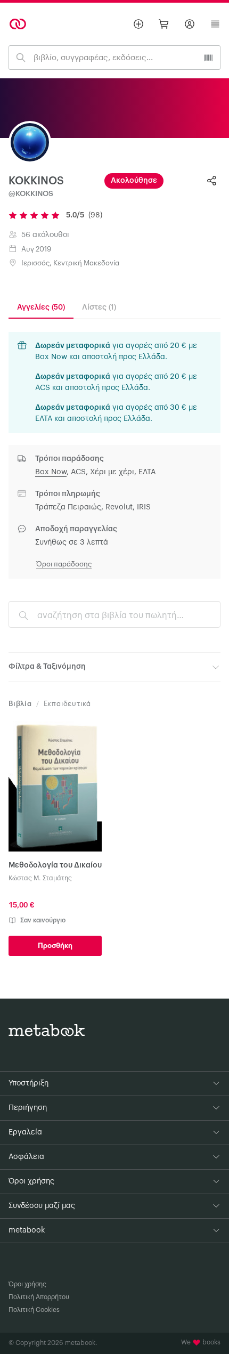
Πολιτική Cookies (34, 1310)
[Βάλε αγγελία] (138, 24)
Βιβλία (20, 703)
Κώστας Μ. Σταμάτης (40, 878)
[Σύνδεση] (189, 24)
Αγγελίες (41, 307)
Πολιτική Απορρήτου (39, 1297)
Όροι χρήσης (27, 1284)
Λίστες (99, 307)
